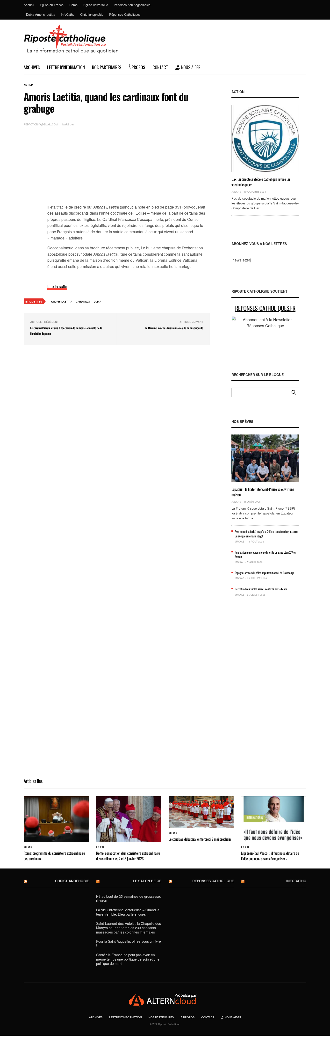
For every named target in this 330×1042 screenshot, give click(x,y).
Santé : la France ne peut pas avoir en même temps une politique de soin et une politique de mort (127, 959)
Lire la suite (57, 286)
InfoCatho (67, 14)
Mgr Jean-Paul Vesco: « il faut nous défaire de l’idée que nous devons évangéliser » (270, 855)
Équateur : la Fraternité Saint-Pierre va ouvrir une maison (262, 491)
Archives (32, 67)
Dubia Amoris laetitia (40, 14)
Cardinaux (83, 301)
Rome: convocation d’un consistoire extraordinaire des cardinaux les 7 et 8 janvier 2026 (128, 855)
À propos (137, 67)
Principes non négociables (132, 4)
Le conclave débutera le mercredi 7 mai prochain (200, 839)
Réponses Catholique (213, 880)
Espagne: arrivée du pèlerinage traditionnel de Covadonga (264, 572)
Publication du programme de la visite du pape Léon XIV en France (265, 554)
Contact (160, 67)
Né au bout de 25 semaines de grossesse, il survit (128, 898)
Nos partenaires (106, 67)
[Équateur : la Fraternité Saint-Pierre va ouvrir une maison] (265, 458)
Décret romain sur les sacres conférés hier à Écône (261, 588)
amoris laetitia (61, 301)
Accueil (29, 4)
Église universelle (95, 4)
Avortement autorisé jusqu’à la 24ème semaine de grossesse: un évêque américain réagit (266, 533)
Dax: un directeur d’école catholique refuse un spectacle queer (260, 181)
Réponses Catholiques (125, 14)
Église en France (52, 4)
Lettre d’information (66, 67)
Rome (73, 4)
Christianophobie (91, 14)
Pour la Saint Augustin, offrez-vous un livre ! (128, 943)
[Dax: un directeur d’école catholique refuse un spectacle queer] (265, 138)
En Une (28, 85)
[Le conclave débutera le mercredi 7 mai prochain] (201, 812)
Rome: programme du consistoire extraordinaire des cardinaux (54, 855)
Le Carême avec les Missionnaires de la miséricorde (174, 328)
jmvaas (236, 191)
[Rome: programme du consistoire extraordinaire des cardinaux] (56, 819)
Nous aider (190, 67)
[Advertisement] (128, 166)
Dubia (97, 301)
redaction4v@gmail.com (40, 124)
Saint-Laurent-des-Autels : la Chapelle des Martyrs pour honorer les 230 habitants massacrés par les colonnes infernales (128, 927)
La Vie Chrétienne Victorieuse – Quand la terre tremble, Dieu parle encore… (127, 912)
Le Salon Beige (147, 880)
